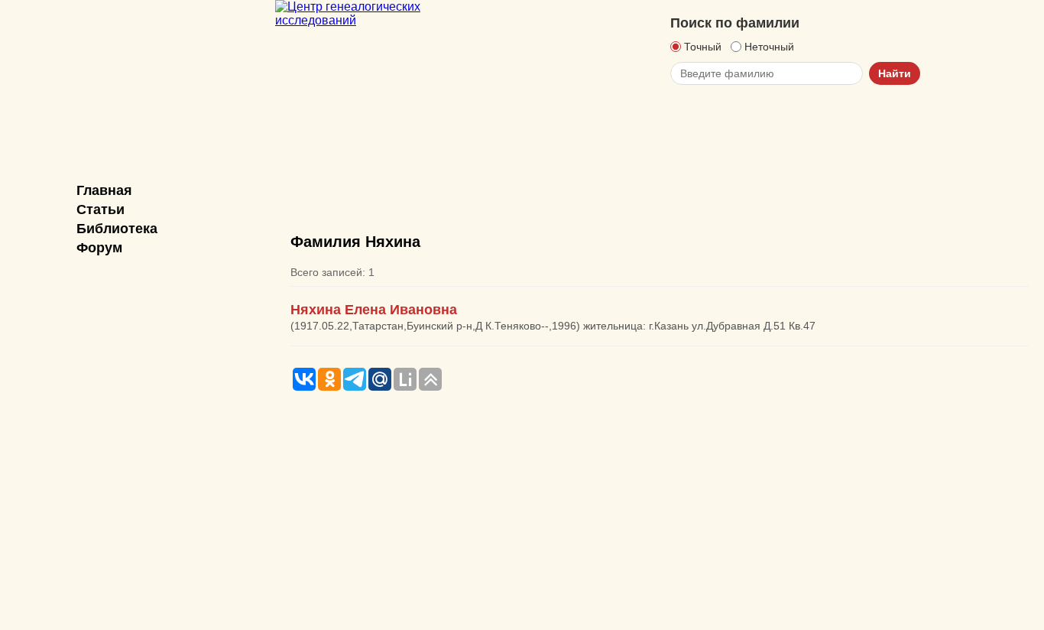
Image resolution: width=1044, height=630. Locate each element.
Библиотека (116, 228)
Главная (104, 190)
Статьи (100, 209)
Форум (99, 247)
